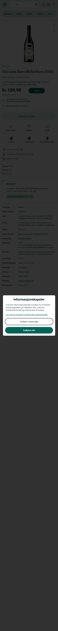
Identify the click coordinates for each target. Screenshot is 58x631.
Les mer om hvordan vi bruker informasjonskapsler (27, 315)
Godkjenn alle (29, 330)
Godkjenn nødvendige (29, 322)
